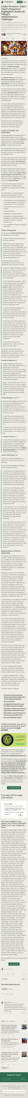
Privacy (23, 1086)
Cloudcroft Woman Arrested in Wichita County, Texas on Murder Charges (10, 1054)
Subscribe (19, 2)
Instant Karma (11, 763)
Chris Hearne (18, 33)
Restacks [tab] (11, 989)
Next (23, 979)
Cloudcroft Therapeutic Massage (11, 766)
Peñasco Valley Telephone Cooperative (13, 772)
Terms (9, 1087)
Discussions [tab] (12, 1021)
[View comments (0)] (8, 1049)
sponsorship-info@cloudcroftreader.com (13, 755)
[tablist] (7, 989)
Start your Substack (10, 1091)
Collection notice (16, 1087)
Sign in (25, 2)
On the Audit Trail (9, 701)
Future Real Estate (10, 765)
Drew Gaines (9, 1045)
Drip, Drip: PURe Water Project (13, 717)
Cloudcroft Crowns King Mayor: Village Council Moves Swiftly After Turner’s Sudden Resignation (14, 697)
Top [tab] (3, 1021)
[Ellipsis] (26, 1002)
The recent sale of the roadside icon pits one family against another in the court (10, 1043)
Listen (24, 34)
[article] (14, 1030)
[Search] (25, 1021)
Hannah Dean (10, 33)
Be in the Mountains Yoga (14, 768)
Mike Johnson (7, 1002)
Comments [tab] (4, 989)
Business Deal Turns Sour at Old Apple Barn (9, 1040)
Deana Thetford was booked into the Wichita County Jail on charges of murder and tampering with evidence (10, 1058)
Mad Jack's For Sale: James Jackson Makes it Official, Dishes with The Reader (9, 1027)
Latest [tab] (6, 1021)
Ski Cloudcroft (20, 765)
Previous (6, 979)
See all (4, 1068)
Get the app (21, 1091)
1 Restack (10, 969)
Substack (7, 1095)
